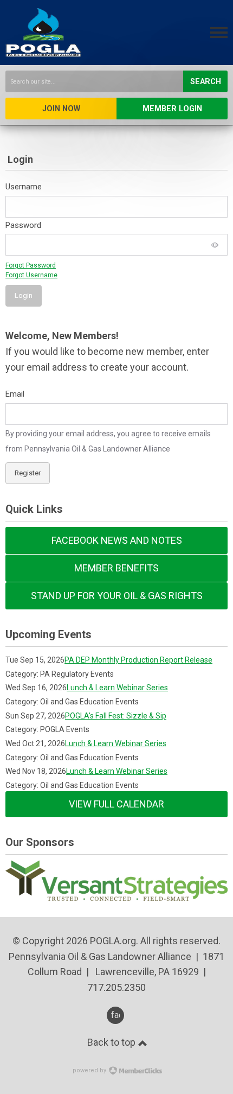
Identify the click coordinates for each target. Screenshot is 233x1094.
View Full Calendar (116, 804)
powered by (90, 1070)
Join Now (61, 108)
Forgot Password (30, 265)
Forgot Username (31, 275)
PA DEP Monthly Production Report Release (138, 660)
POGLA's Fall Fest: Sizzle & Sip (115, 715)
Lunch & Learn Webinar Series (117, 687)
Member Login (172, 108)
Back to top (112, 1042)
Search (205, 81)
